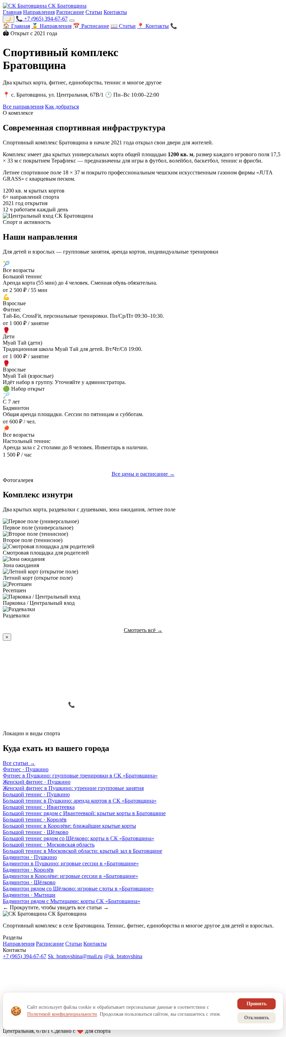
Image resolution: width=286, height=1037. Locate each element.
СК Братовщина (66, 6)
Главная (12, 12)
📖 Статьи (123, 26)
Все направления (23, 107)
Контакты (115, 12)
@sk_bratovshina (123, 956)
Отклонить (256, 1017)
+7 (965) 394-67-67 (24, 956)
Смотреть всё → (143, 630)
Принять (256, 1003)
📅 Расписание (91, 26)
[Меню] (72, 21)
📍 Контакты (153, 26)
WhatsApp (157, 705)
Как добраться (62, 107)
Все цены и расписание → (143, 474)
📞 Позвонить (187, 26)
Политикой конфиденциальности (62, 1014)
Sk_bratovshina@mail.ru (75, 956)
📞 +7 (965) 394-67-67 (42, 19)
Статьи (93, 12)
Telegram (206, 705)
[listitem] (143, 772)
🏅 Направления (51, 26)
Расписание (70, 12)
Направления (39, 12)
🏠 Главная (16, 26)
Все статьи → (19, 763)
